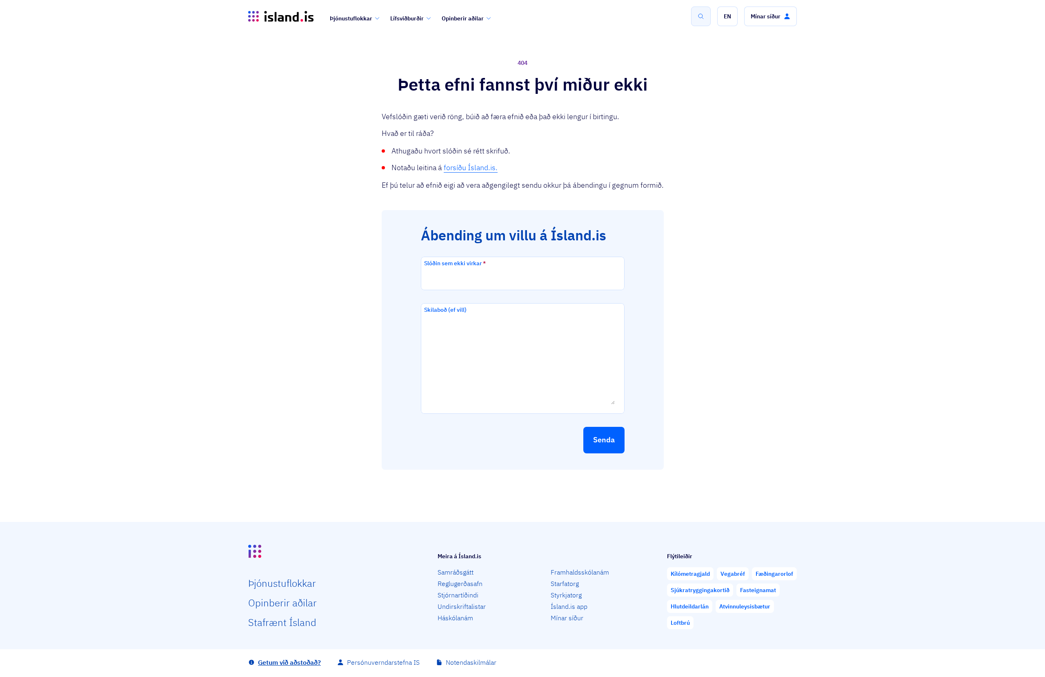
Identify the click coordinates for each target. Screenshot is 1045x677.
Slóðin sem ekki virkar (455, 263)
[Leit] (701, 16)
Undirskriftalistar (462, 606)
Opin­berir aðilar (282, 602)
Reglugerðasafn (460, 583)
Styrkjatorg (566, 595)
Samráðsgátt (456, 572)
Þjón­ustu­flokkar (282, 583)
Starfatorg (565, 583)
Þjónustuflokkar (351, 18)
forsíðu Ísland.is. (471, 167)
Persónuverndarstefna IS (383, 662)
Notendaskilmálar (471, 662)
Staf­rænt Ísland (282, 622)
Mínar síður (567, 618)
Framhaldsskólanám (580, 572)
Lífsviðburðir (407, 18)
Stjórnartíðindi (458, 595)
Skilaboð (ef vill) (445, 309)
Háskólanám (455, 618)
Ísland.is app (569, 606)
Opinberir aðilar (463, 18)
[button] (727, 16)
